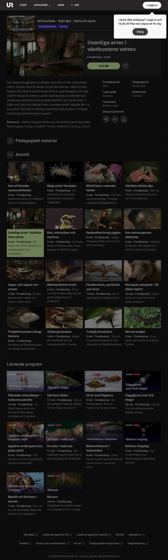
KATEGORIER (41, 5)
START (23, 5)
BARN (61, 5)
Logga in (152, 5)
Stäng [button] (140, 31)
